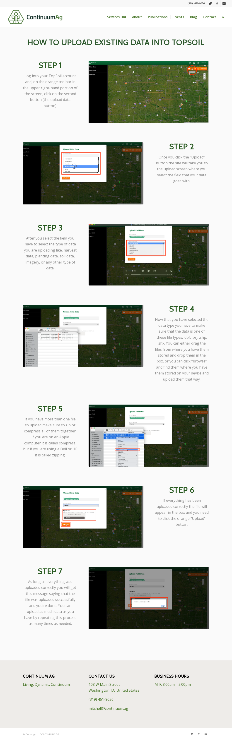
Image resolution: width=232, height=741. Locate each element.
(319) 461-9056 (101, 699)
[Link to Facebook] (217, 3)
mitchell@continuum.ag (108, 708)
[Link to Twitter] (210, 3)
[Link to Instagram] (224, 3)
